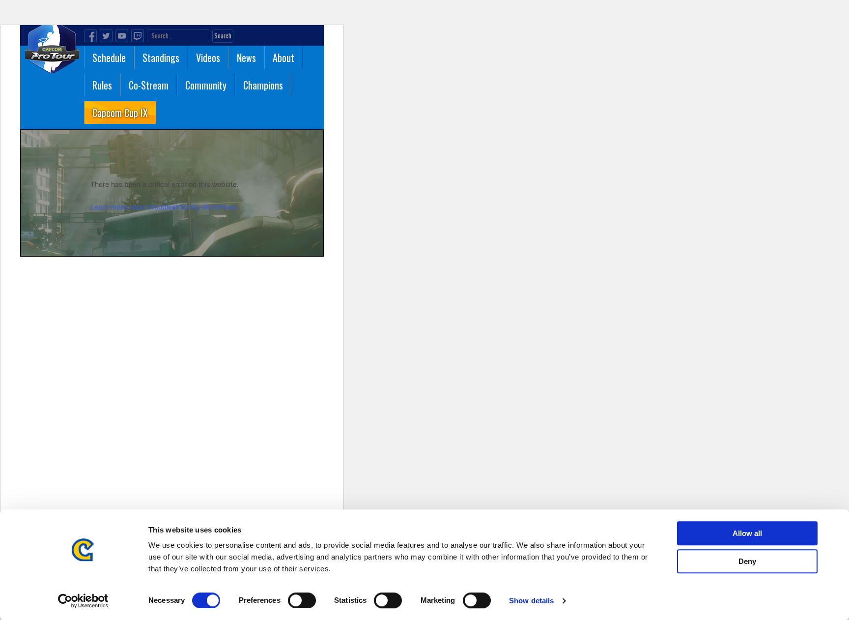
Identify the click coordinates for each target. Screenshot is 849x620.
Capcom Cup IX (120, 112)
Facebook (90, 36)
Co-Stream (149, 85)
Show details (531, 600)
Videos (208, 57)
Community (205, 85)
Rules (102, 85)
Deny (747, 561)
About (283, 57)
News (246, 57)
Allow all (747, 533)
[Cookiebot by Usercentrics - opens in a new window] (83, 600)
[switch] (302, 600)
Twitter (106, 36)
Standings (160, 57)
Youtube (121, 36)
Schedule (109, 57)
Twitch (137, 36)
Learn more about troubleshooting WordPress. (164, 207)
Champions (263, 85)
